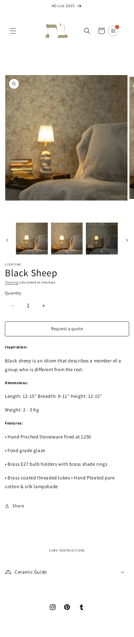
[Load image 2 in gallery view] (67, 238)
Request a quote (67, 329)
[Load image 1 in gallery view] (32, 238)
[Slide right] (127, 240)
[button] (13, 31)
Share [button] (18, 506)
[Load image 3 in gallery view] (102, 238)
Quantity (13, 293)
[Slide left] (7, 240)
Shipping (12, 282)
